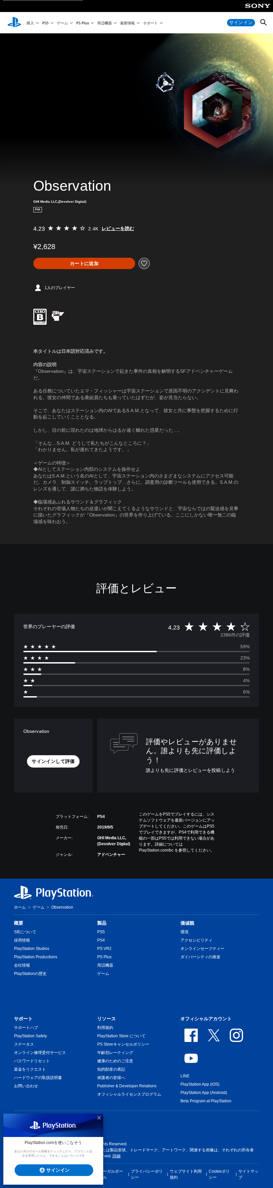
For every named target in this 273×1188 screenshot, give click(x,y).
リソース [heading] (106, 1018)
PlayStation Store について (121, 1036)
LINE (184, 1076)
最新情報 (127, 22)
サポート (150, 22)
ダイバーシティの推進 (200, 957)
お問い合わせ (26, 1086)
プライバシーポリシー (147, 1174)
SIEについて (25, 932)
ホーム (20, 907)
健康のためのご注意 (115, 1061)
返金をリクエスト (30, 1069)
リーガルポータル (111, 1174)
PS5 (45, 22)
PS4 (101, 940)
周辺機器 (104, 22)
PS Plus (82, 22)
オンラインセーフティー (202, 948)
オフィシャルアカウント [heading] (206, 1018)
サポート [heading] (23, 1018)
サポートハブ (26, 1027)
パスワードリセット (32, 1061)
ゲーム (62, 22)
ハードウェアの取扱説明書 (38, 1077)
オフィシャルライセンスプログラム (129, 1094)
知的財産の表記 (111, 1069)
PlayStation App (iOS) (199, 1084)
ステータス (24, 1044)
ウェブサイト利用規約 (186, 1174)
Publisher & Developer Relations (126, 1086)
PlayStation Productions (35, 957)
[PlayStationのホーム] (14, 23)
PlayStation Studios (31, 948)
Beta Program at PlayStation (205, 1101)
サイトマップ (248, 1174)
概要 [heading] (18, 923)
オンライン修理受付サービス (40, 1052)
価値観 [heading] (187, 923)
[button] (53, 761)
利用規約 (105, 1027)
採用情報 (22, 940)
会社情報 (22, 965)
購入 (30, 22)
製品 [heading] (102, 923)
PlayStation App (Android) (203, 1092)
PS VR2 (104, 948)
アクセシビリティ (196, 940)
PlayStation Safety (30, 1036)
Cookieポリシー (219, 1174)
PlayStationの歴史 (30, 973)
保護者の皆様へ (111, 1077)
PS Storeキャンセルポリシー (123, 1044)
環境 (184, 932)
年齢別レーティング (115, 1052)
